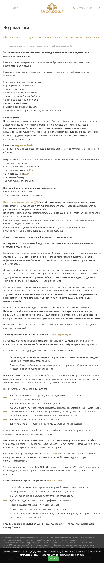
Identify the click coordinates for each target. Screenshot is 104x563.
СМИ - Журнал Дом (61, 334)
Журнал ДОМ (53, 453)
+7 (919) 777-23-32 (84, 8)
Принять (53, 558)
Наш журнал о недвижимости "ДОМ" (21, 202)
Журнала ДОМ (54, 480)
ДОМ (30, 170)
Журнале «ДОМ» (24, 145)
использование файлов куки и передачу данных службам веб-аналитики (52, 554)
